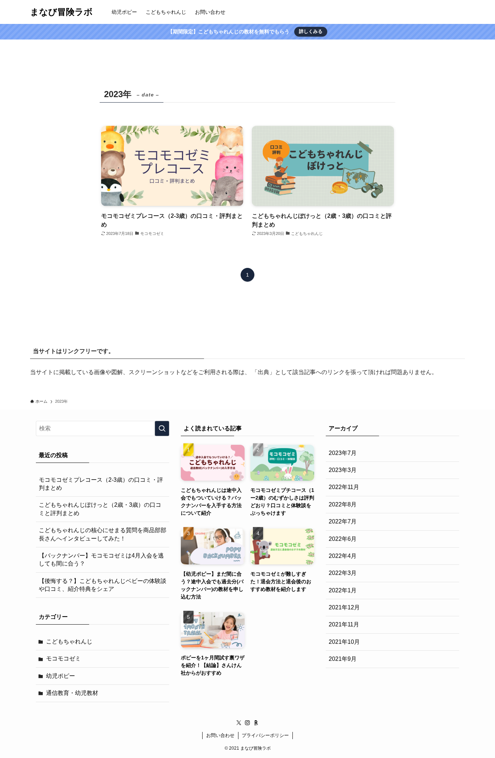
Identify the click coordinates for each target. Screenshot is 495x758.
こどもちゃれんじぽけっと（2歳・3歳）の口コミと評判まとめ (100, 509)
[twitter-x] (239, 723)
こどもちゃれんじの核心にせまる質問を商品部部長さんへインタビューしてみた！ (102, 534)
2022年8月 (343, 504)
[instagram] (247, 723)
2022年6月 (343, 539)
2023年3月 (343, 470)
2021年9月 (343, 659)
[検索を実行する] (162, 428)
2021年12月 (344, 607)
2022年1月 (343, 590)
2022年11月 (344, 487)
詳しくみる (311, 31)
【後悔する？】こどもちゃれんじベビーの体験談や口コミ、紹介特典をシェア (102, 585)
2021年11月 (344, 624)
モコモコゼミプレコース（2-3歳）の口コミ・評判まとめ (101, 484)
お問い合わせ (220, 735)
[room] (256, 723)
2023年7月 (343, 453)
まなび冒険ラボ (61, 12)
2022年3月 (343, 573)
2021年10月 (344, 642)
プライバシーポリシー (265, 735)
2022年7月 (343, 521)
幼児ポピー (60, 676)
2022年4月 (343, 556)
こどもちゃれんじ (69, 641)
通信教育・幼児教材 (72, 693)
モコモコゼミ (63, 658)
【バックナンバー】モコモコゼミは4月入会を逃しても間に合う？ (101, 559)
